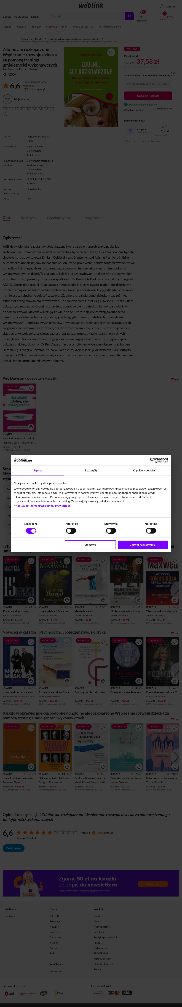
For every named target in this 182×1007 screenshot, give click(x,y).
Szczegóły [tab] (91, 470)
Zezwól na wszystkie (143, 544)
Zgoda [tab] (38, 470)
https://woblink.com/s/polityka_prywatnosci (42, 505)
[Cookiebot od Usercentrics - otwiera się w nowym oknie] (152, 460)
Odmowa (90, 544)
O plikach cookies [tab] (144, 470)
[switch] (71, 530)
